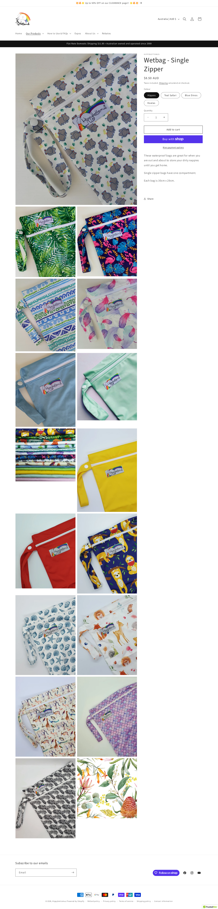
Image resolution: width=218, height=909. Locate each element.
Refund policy (94, 901)
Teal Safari (170, 95)
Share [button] (150, 198)
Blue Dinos (191, 95)
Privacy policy (109, 901)
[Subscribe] (72, 872)
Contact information (163, 901)
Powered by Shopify (75, 901)
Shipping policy (144, 901)
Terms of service (126, 901)
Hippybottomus (59, 901)
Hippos (151, 95)
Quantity (148, 110)
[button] (34, 33)
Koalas (151, 102)
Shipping (163, 83)
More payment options (173, 147)
